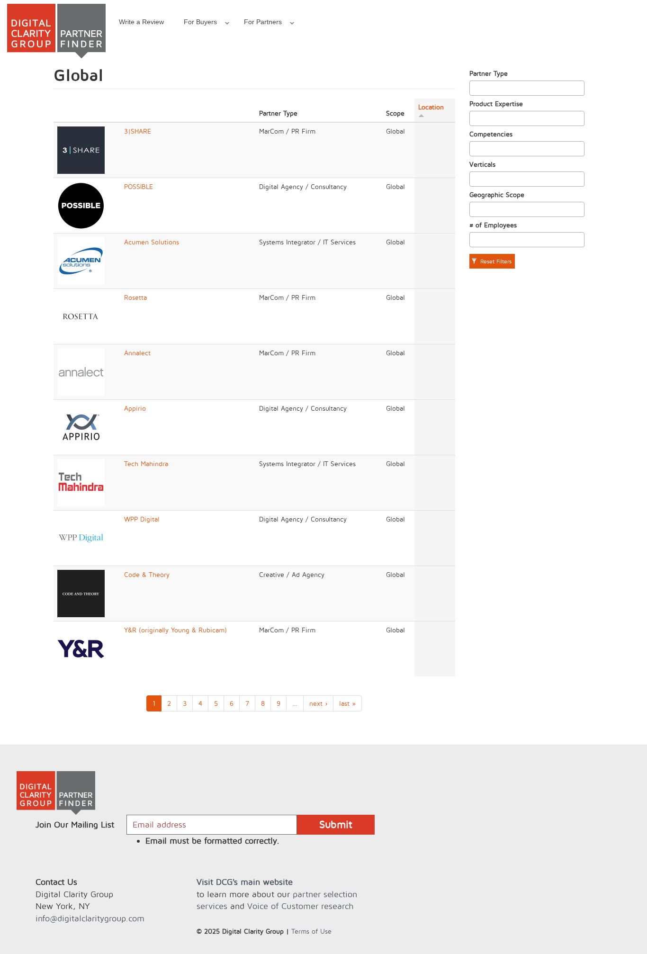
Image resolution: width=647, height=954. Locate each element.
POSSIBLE (138, 186)
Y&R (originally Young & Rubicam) (175, 630)
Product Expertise (496, 103)
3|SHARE (137, 131)
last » (347, 703)
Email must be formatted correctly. (212, 841)
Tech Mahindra (146, 463)
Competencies (490, 134)
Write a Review (141, 22)
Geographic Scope (496, 194)
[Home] (56, 31)
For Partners (258, 23)
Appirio (135, 408)
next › (318, 703)
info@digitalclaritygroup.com (90, 918)
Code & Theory (147, 574)
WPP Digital (142, 519)
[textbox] (474, 88)
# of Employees (493, 225)
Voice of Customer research (300, 906)
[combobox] (527, 88)
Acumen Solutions (151, 242)
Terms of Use (311, 931)
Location (431, 107)
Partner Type (488, 73)
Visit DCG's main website (245, 882)
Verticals (482, 164)
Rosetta (135, 297)
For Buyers (195, 23)
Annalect (137, 353)
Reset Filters (495, 261)
